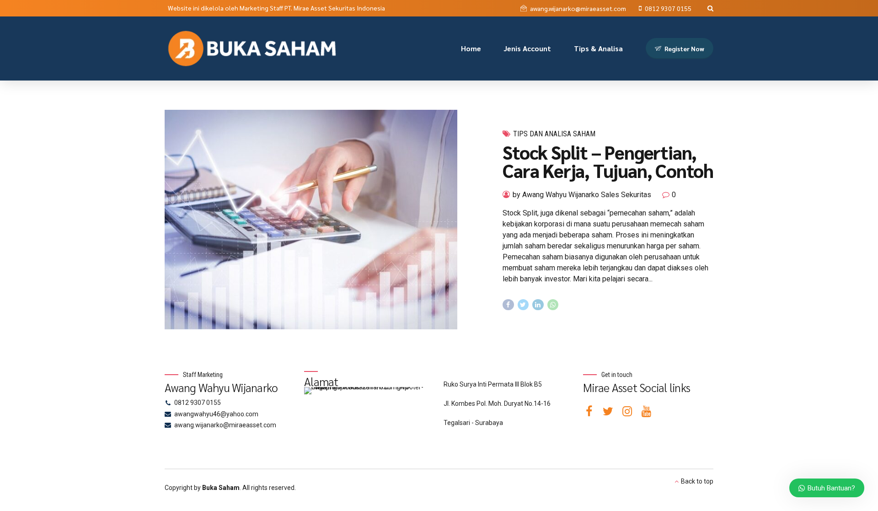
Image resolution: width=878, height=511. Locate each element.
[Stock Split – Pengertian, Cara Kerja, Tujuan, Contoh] (326, 219)
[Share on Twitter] (523, 305)
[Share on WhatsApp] (553, 305)
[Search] (710, 8)
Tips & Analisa (598, 48)
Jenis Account (527, 48)
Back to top (697, 481)
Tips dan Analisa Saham (554, 133)
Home (471, 48)
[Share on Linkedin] (538, 305)
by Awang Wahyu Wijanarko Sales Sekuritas (582, 194)
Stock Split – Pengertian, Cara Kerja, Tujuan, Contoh (608, 161)
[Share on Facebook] (508, 305)
